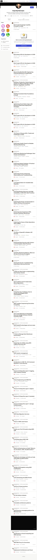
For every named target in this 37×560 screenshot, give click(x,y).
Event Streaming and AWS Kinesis (23, 477)
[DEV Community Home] (1, 1)
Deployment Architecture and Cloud (23, 550)
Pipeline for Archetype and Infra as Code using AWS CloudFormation (24, 458)
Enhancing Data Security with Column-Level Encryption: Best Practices (24, 243)
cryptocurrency (23, 27)
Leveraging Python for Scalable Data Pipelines (23, 183)
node (24, 306)
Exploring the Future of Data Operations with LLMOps (24, 223)
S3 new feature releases (20, 495)
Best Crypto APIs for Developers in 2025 (24, 124)
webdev (15, 204)
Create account (33, 1)
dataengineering (18, 96)
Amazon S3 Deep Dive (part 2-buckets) (24, 396)
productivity (16, 326)
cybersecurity (27, 214)
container (23, 156)
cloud (25, 86)
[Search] (4, 1)
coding (21, 204)
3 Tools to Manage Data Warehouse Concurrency (23, 334)
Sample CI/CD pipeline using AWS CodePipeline (23, 468)
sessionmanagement (25, 354)
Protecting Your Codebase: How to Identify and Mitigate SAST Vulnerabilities (23, 293)
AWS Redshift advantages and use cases (24, 325)
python (18, 204)
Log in (27, 1)
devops (19, 108)
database (28, 96)
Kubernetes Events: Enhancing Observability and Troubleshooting (23, 174)
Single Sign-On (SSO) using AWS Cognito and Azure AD (22, 343)
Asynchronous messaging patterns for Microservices (24, 511)
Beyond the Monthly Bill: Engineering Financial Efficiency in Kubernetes (23, 72)
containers (23, 108)
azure (17, 345)
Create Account (24, 45)
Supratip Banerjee (16, 22)
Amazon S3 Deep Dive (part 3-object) (24, 388)
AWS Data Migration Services (21, 414)
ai (16, 86)
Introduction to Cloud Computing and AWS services (23, 534)
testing (26, 381)
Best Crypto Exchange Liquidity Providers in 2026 (22, 25)
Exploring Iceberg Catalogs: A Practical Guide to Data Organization (24, 164)
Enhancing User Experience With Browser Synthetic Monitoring (22, 212)
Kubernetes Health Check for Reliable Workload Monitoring (23, 144)
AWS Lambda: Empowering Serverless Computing (24, 304)
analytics (21, 166)
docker (23, 146)
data (15, 96)
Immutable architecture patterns (22, 503)
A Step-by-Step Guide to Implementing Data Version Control (24, 272)
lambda (17, 306)
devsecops (15, 214)
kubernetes (16, 108)
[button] (3, 26)
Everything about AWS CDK (21, 439)
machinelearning (20, 86)
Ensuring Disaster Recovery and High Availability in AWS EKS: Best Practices (24, 192)
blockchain (15, 27)
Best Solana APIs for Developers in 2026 (24, 54)
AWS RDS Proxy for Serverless (22, 542)
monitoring (27, 156)
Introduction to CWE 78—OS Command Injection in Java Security (24, 362)
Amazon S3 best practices (21, 486)
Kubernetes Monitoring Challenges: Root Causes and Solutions (24, 154)
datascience (24, 96)
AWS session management (21, 353)
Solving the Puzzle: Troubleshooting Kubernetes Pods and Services (23, 263)
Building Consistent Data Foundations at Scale (24, 94)
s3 (19, 406)
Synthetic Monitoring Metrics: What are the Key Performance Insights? (24, 253)
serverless (21, 306)
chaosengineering (21, 381)
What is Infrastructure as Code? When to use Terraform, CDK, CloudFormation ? (24, 449)
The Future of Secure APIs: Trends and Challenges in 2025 (24, 134)
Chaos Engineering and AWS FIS (22, 380)
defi (27, 27)
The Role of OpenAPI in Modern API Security (23, 233)
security (22, 214)
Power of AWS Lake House (21, 421)
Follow (32, 7)
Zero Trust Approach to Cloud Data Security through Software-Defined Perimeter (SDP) (23, 315)
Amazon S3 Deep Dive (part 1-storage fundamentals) (24, 404)
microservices (18, 235)
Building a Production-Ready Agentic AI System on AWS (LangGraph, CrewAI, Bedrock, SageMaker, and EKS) (24, 84)
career (19, 326)
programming (26, 204)
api (14, 64)
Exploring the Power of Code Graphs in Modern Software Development (24, 202)
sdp (20, 317)
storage (21, 406)
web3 (19, 27)
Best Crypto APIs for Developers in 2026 (24, 63)
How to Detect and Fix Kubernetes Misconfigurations (23, 282)
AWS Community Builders (24, 189)
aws (14, 86)
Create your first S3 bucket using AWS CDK (24, 430)
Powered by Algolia (21, 1)
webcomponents (18, 354)
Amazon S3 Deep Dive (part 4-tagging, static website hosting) (24, 371)
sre (20, 470)
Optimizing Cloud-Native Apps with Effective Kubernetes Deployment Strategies (23, 105)
